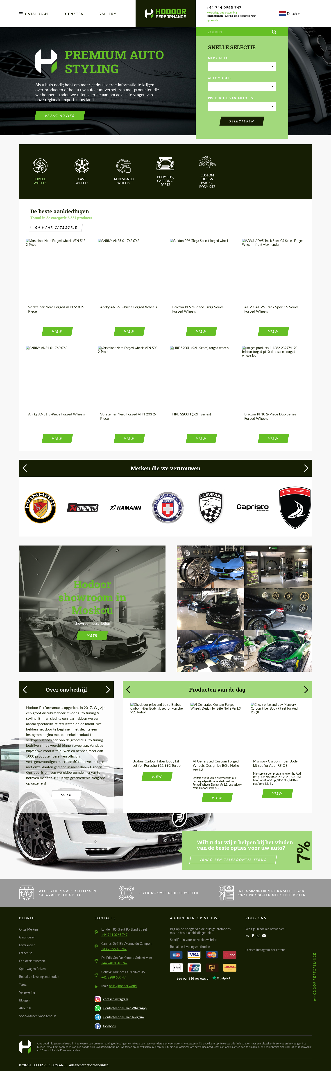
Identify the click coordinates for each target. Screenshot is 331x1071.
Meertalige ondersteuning (222, 12)
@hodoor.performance (314, 976)
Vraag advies (60, 115)
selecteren (242, 121)
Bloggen (24, 1000)
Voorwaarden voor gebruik (37, 1016)
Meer (92, 635)
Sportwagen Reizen (32, 969)
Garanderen (27, 937)
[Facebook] (253, 935)
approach (212, 20)
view (57, 331)
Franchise (25, 953)
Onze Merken (28, 929)
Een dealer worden (32, 961)
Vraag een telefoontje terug (233, 859)
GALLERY (108, 14)
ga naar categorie (56, 227)
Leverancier (27, 945)
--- (221, 66)
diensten (73, 14)
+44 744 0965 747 (224, 7)
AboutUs (25, 1008)
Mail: (119, 986)
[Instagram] (259, 935)
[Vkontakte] (247, 935)
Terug (23, 984)
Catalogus (37, 14)
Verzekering (27, 992)
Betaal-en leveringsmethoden (39, 977)
